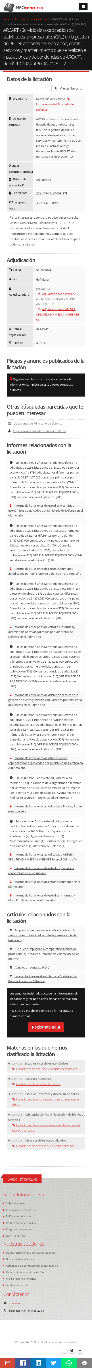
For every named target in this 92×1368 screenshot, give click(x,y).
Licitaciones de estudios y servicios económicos (46, 1069)
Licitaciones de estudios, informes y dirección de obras (45, 1102)
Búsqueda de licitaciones (31, 19)
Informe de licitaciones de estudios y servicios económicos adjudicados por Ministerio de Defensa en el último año (45, 510)
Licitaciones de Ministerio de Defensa (55, 107)
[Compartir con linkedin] (38, 1363)
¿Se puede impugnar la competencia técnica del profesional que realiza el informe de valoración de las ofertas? (43, 954)
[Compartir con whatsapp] (69, 1363)
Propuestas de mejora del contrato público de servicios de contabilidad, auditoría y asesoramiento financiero (42, 935)
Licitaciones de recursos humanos (38, 1084)
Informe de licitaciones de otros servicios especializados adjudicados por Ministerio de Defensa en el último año (45, 763)
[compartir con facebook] (23, 1363)
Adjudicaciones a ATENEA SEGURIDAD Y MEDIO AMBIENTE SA (57, 314)
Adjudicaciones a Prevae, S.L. (61, 294)
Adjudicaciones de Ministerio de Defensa (39, 431)
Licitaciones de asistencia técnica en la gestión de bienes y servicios (46, 1128)
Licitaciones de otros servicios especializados (45, 1146)
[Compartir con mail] (7, 1363)
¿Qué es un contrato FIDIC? (33, 967)
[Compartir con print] (84, 1363)
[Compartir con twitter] (53, 1363)
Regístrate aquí (46, 1027)
